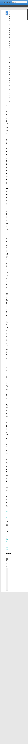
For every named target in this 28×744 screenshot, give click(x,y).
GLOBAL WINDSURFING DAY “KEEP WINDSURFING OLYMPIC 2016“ (9, 57)
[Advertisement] (15, 34)
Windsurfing (7, 549)
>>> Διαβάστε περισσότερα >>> (7, 514)
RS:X (6, 546)
